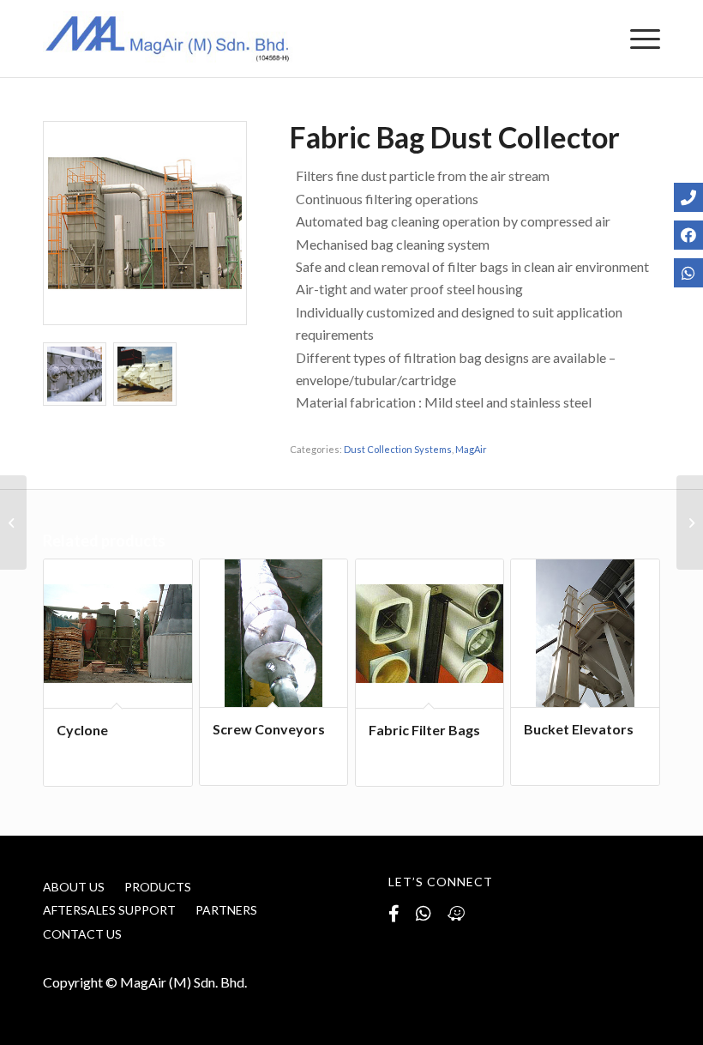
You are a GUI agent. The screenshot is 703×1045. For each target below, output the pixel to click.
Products (157, 886)
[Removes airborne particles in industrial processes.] (145, 374)
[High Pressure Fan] (689, 522)
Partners (226, 910)
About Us (74, 886)
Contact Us (82, 934)
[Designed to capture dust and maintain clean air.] (74, 374)
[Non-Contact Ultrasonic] (13, 522)
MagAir (471, 449)
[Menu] (636, 38)
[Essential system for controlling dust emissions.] (145, 223)
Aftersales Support (109, 910)
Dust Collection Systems (398, 449)
